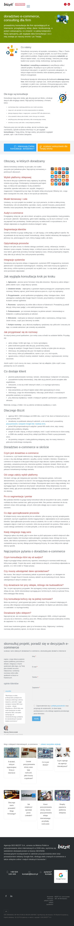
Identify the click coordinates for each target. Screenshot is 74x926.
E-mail (34, 667)
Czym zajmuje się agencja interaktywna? (62, 763)
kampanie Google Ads (26, 424)
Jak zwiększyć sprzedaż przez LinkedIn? (28, 809)
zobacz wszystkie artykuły (51, 744)
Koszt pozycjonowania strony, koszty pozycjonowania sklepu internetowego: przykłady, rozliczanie (45, 814)
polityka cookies (48, 900)
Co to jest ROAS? (45, 763)
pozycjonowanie (12, 424)
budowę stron (40, 424)
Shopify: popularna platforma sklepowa (62, 808)
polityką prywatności (58, 706)
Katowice (64, 898)
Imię (34, 656)
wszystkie (8, 691)
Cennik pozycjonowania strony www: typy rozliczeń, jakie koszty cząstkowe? (28, 770)
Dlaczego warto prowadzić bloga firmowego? (12, 808)
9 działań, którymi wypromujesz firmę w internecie (11, 767)
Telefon (35, 677)
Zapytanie (36, 687)
